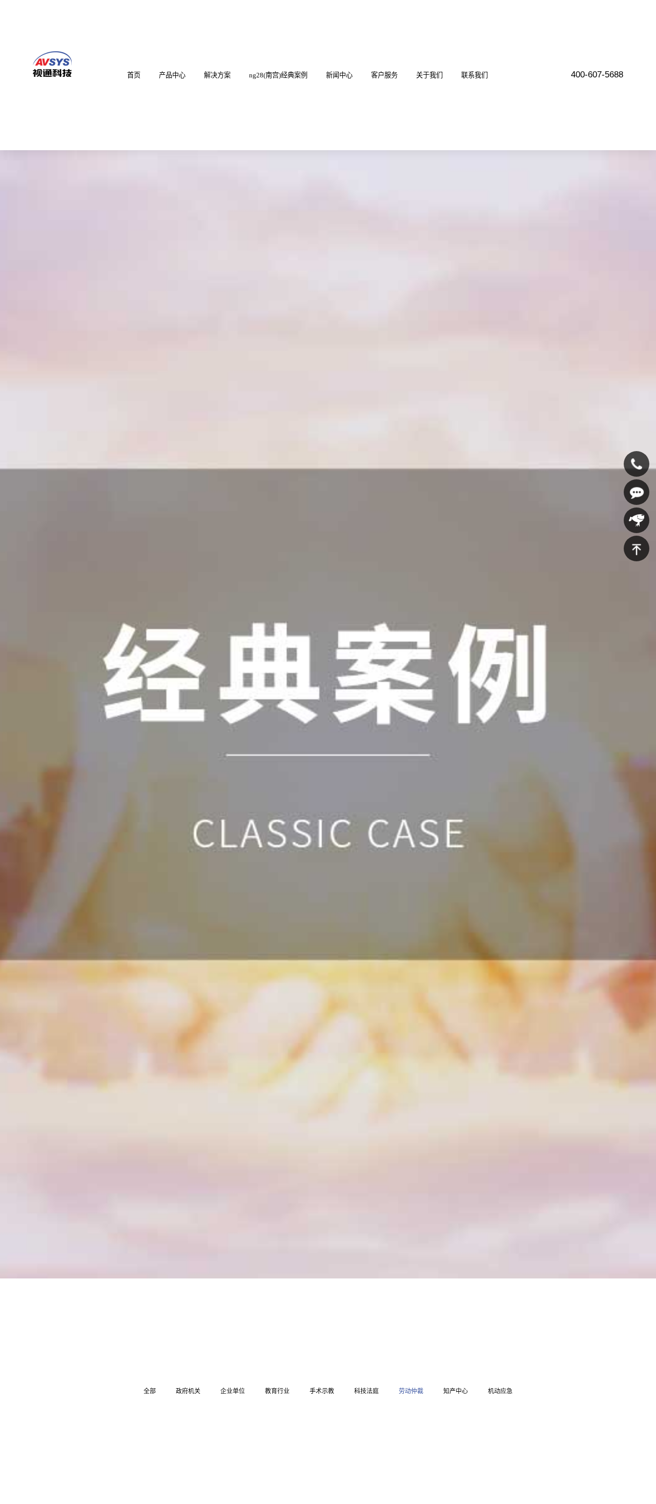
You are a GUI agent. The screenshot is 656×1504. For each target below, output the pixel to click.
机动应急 (500, 1391)
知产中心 (455, 1391)
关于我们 (429, 75)
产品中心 (172, 75)
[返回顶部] (636, 548)
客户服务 (384, 75)
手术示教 (322, 1391)
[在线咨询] (636, 492)
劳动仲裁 (411, 1391)
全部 (150, 1391)
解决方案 (217, 75)
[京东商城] (636, 520)
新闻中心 (339, 75)
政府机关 (188, 1391)
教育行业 (277, 1391)
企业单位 (232, 1391)
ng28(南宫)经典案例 (278, 75)
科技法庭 (366, 1391)
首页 (133, 75)
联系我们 (474, 75)
